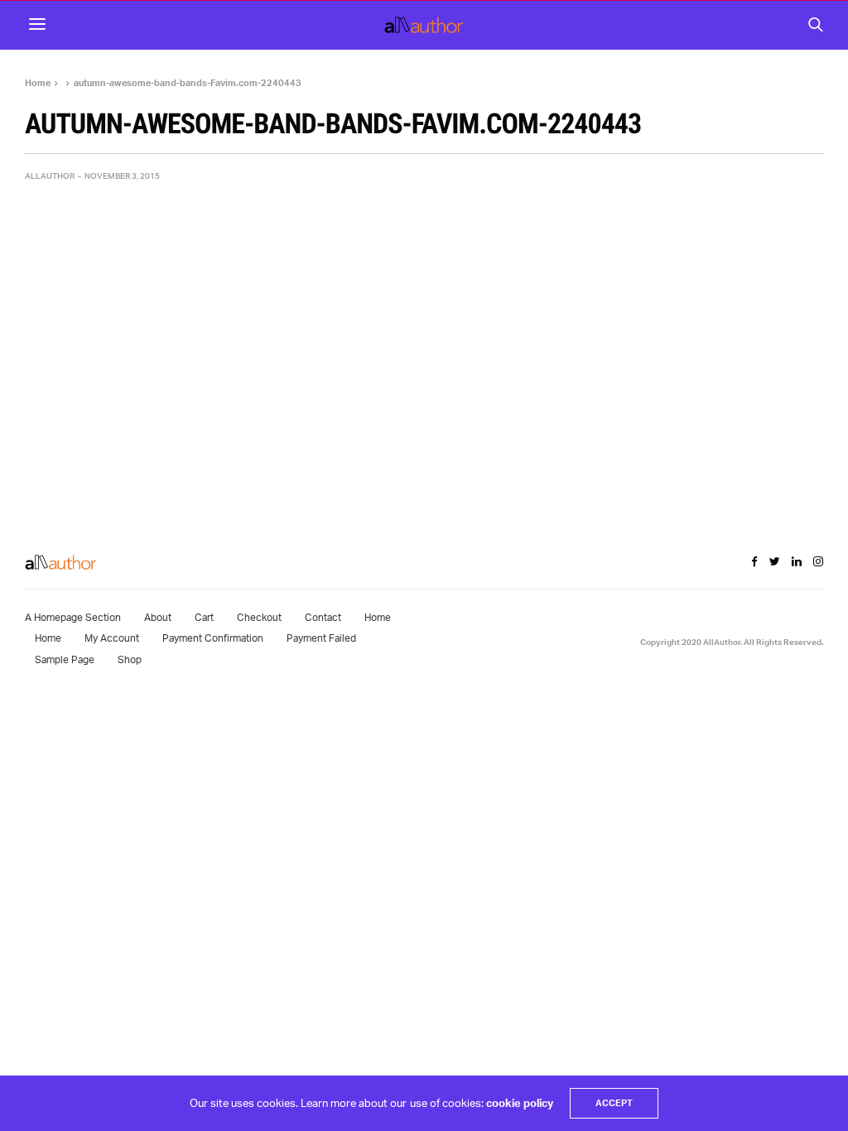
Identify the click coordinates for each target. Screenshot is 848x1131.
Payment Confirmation (212, 638)
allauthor (50, 175)
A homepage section (73, 617)
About (157, 617)
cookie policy (519, 1102)
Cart (204, 617)
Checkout (259, 617)
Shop (130, 659)
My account (111, 638)
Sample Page (64, 659)
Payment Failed (321, 638)
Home (377, 617)
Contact (323, 617)
